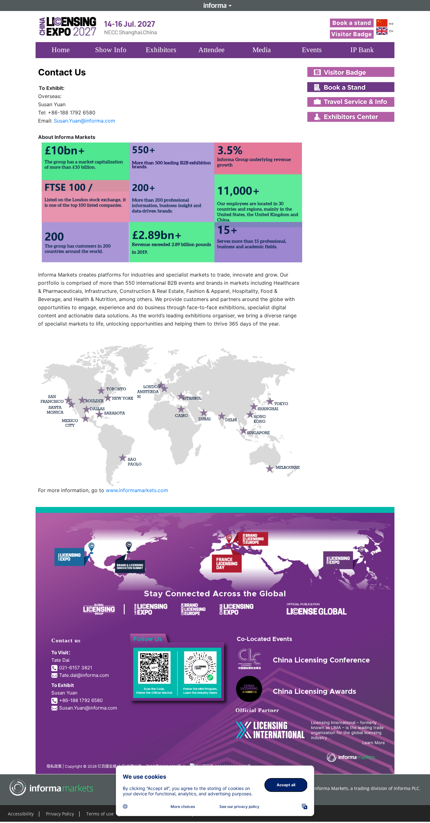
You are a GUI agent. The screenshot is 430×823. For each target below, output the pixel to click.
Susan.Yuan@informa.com (84, 121)
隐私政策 (54, 766)
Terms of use (100, 814)
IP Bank (362, 50)
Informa (215, 5)
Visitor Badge (351, 34)
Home (61, 50)
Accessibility (21, 814)
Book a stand (351, 22)
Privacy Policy (60, 814)
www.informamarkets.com (137, 490)
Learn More (373, 742)
